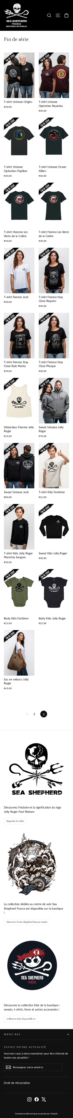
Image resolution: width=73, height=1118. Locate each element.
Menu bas (12, 1034)
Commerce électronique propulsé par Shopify (36, 1113)
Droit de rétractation (17, 1082)
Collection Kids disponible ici (21, 1019)
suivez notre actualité (25, 1047)
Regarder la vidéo (15, 821)
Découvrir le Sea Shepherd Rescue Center (26, 922)
